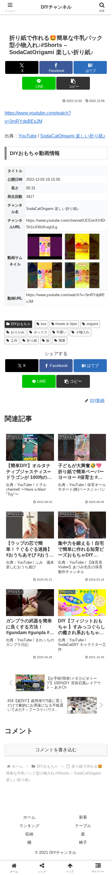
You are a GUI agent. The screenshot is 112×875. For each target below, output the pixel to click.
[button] (73, 83)
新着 (83, 817)
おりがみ (17, 332)
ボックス (40, 332)
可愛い (61, 332)
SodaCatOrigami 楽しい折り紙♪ (72, 135)
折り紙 (32, 341)
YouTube (27, 135)
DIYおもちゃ (20, 324)
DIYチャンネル (56, 7)
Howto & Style (66, 324)
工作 (14, 341)
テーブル (83, 825)
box (44, 324)
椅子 (83, 842)
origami (92, 324)
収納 (29, 834)
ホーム (29, 817)
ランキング (29, 825)
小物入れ (83, 332)
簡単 (62, 341)
